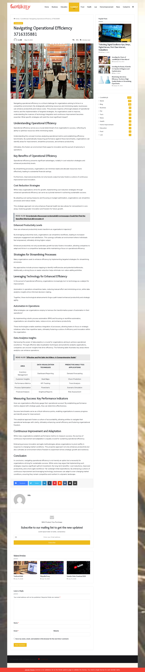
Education (64, 7)
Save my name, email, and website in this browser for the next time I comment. (42, 639)
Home (47, 7)
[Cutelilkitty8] (20, 7)
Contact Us (126, 7)
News (118, 7)
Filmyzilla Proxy (45, 576)
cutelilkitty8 (44, 659)
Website (56, 631)
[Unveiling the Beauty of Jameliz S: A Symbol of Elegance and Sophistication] (104, 70)
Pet (101, 111)
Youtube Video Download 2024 (76, 576)
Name (16, 623)
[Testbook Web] (25, 567)
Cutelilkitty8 (74, 7)
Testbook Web (18, 576)
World (102, 101)
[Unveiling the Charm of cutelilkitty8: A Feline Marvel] (104, 60)
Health (89, 7)
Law (95, 7)
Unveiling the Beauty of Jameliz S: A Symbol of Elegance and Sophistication (121, 69)
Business (55, 7)
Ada (19, 40)
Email (16, 631)
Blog (101, 104)
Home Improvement (106, 7)
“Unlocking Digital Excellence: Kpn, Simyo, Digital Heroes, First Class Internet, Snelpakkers (114, 47)
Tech (101, 114)
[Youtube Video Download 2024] (78, 567)
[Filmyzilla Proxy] (52, 567)
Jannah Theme (30, 670)
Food (82, 7)
